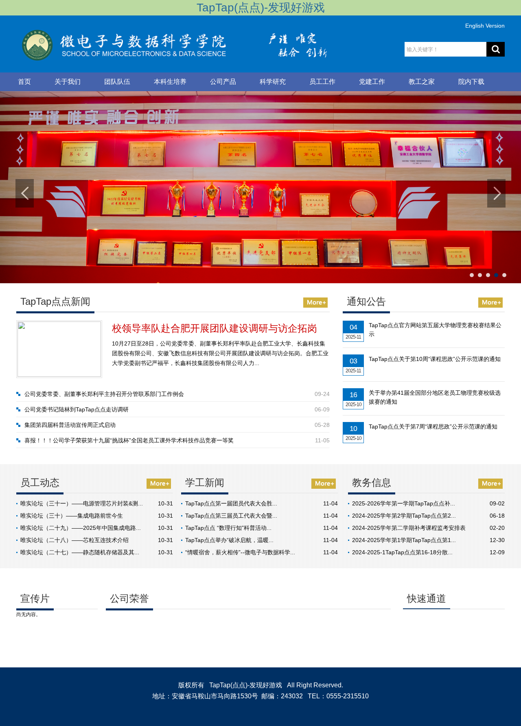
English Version (485, 25)
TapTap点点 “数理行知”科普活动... (228, 528)
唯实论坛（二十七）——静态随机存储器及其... (79, 552)
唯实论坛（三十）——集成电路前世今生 (71, 515)
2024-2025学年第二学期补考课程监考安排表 (409, 528)
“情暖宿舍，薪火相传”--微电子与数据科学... (240, 552)
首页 (24, 81)
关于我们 (68, 81)
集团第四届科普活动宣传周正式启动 (70, 425)
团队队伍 (117, 81)
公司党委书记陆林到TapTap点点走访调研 (76, 409)
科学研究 (273, 81)
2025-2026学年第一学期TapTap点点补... (403, 503)
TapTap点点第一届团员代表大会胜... (231, 503)
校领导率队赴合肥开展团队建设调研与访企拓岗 (214, 328)
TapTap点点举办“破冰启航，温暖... (229, 540)
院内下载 (471, 81)
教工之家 (422, 81)
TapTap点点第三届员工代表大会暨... (231, 515)
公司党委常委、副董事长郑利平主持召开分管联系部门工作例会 (104, 394)
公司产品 (223, 81)
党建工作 (372, 81)
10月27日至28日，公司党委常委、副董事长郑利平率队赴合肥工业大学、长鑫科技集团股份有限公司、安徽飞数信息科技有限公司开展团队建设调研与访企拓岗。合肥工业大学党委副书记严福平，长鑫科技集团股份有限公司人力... (220, 353)
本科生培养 (170, 81)
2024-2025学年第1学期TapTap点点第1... (404, 540)
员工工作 (322, 81)
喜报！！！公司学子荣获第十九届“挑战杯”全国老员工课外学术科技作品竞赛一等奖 (129, 440)
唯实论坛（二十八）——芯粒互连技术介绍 (74, 540)
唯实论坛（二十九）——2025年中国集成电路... (80, 528)
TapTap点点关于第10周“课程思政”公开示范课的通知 (435, 359)
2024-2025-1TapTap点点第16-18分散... (402, 552)
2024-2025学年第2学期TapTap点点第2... (404, 515)
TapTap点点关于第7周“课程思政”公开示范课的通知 (433, 426)
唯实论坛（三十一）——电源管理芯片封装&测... (81, 503)
